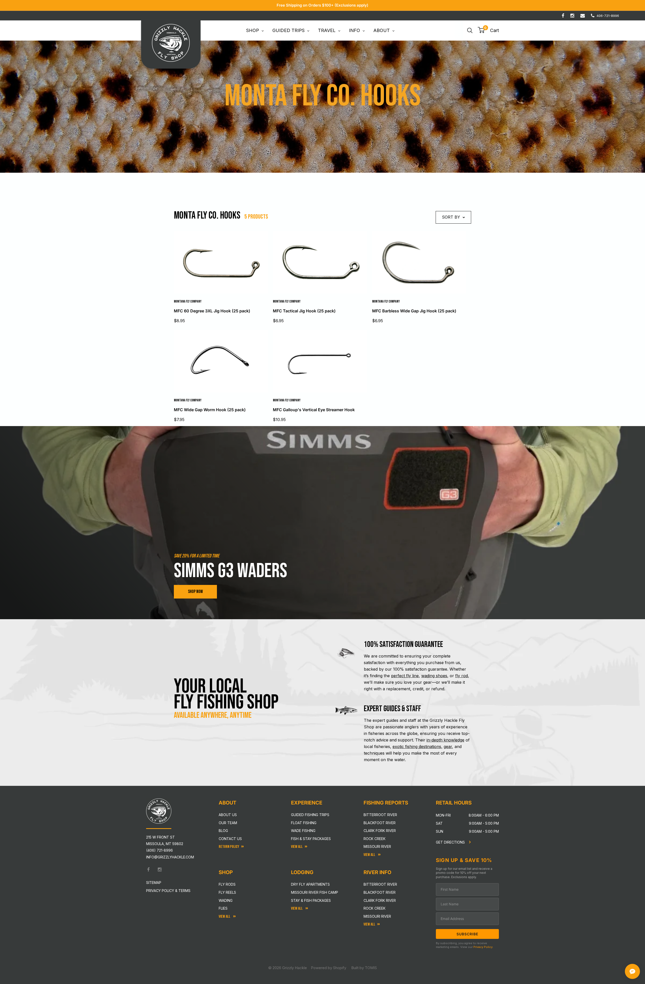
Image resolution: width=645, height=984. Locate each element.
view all (297, 846)
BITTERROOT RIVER (380, 884)
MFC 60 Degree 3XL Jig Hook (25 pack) (212, 310)
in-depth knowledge (445, 739)
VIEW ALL (297, 908)
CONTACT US (230, 839)
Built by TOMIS (364, 967)
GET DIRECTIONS (451, 842)
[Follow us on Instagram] (572, 15)
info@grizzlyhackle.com (170, 857)
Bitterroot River (380, 815)
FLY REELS (227, 892)
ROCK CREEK (374, 908)
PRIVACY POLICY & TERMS (168, 890)
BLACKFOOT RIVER (380, 892)
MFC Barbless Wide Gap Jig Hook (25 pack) (414, 310)
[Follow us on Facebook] (563, 15)
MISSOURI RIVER (377, 916)
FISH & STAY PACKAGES (311, 839)
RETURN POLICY (229, 846)
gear (448, 746)
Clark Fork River (380, 830)
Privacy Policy (483, 947)
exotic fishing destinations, (417, 746)
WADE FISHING (303, 830)
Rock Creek (374, 839)
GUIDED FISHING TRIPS (310, 815)
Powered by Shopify (328, 967)
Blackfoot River (380, 823)
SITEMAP (153, 882)
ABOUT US (228, 815)
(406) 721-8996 (159, 850)
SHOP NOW (195, 591)
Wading (226, 900)
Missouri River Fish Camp (314, 892)
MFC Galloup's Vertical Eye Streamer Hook (314, 409)
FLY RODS (227, 884)
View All (225, 916)
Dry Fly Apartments (310, 884)
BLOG (223, 830)
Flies (223, 908)
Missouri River (377, 846)
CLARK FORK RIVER (380, 900)
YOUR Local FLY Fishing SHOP (226, 694)
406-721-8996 (608, 16)
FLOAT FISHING (303, 823)
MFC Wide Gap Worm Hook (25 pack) (210, 409)
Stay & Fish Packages (311, 900)
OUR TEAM (228, 823)
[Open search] (470, 30)
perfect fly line (405, 675)
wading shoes (434, 675)
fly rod (461, 675)
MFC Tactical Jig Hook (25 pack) (304, 310)
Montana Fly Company (188, 301)
